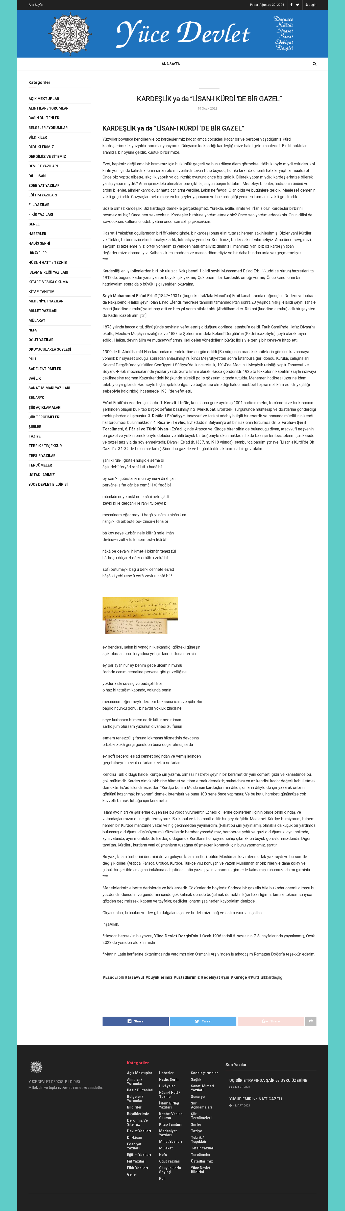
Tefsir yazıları (43, 456)
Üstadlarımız (42, 475)
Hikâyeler (38, 253)
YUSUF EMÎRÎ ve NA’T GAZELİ (255, 1099)
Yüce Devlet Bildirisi (48, 484)
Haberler (37, 234)
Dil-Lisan (37, 176)
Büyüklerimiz (41, 147)
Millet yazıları (43, 311)
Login (312, 5)
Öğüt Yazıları (42, 340)
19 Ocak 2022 (207, 108)
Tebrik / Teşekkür (45, 446)
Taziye (35, 436)
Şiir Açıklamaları (45, 407)
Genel (34, 224)
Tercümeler (40, 465)
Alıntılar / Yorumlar (48, 108)
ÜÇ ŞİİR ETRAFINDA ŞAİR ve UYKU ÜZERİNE (268, 1080)
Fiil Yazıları (40, 205)
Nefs (33, 330)
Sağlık (35, 378)
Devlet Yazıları (43, 166)
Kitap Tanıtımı (42, 292)
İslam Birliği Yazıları (48, 272)
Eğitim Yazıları (43, 195)
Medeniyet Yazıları (46, 301)
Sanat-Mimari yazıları (49, 388)
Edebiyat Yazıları (45, 186)
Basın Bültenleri (44, 118)
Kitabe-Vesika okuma (48, 282)
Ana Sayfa (36, 5)
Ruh (32, 359)
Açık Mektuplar (44, 99)
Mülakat (37, 321)
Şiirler (35, 427)
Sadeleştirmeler (45, 369)
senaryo (36, 398)
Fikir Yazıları (41, 214)
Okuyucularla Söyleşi (50, 349)
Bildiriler (38, 137)
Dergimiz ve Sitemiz (47, 156)
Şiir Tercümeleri (44, 417)
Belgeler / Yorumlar (48, 128)
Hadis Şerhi (39, 243)
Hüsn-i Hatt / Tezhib (48, 263)
